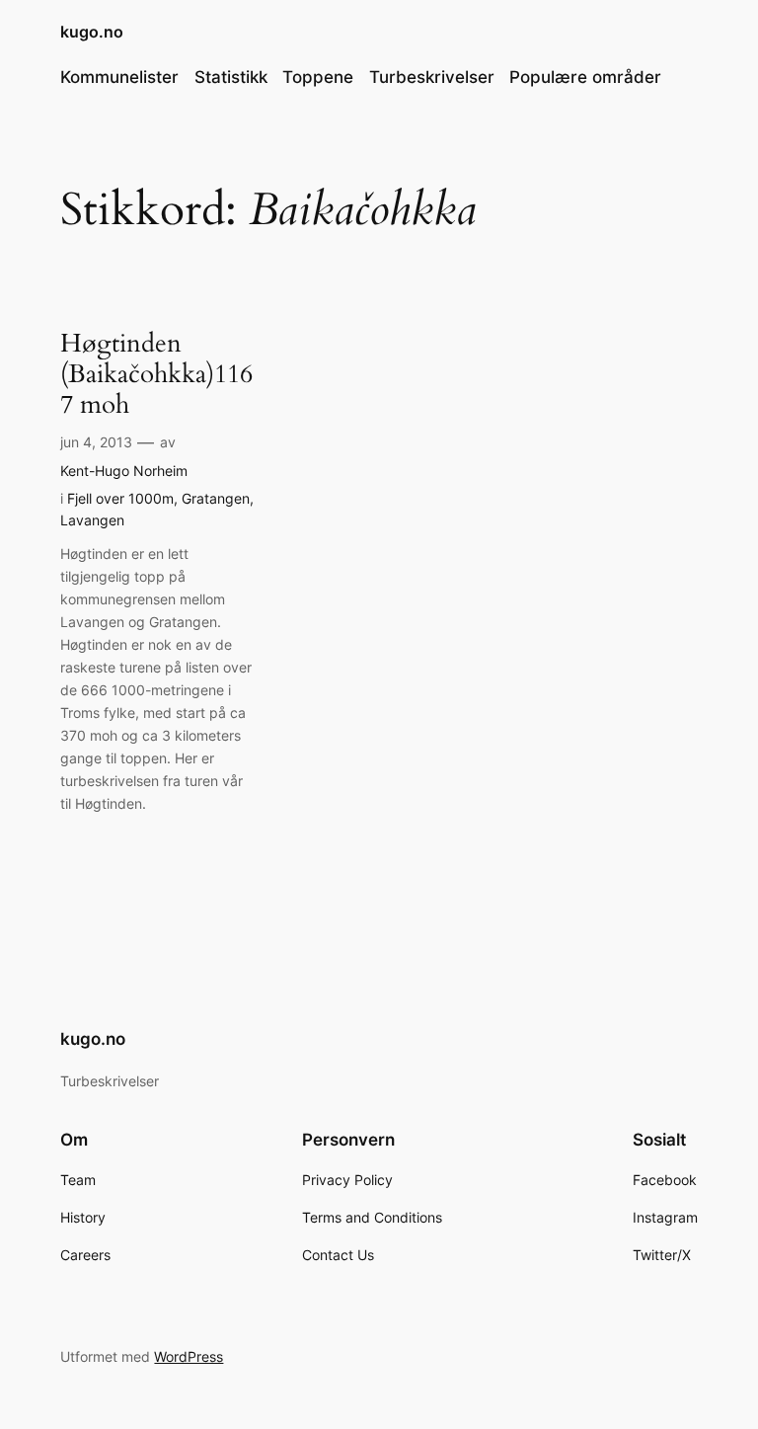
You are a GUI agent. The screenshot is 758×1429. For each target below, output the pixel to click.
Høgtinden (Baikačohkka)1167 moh (156, 374)
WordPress (188, 1356)
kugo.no (91, 31)
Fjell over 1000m (120, 498)
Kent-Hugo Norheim (124, 470)
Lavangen (92, 520)
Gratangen (216, 498)
